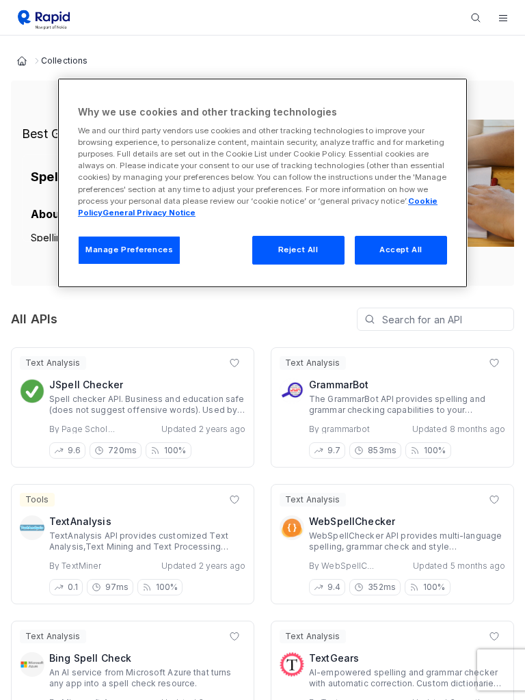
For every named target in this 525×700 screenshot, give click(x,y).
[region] (262, 183)
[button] (503, 17)
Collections (64, 61)
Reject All (298, 249)
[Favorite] (234, 363)
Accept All (400, 249)
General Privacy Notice (149, 212)
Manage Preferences (129, 249)
